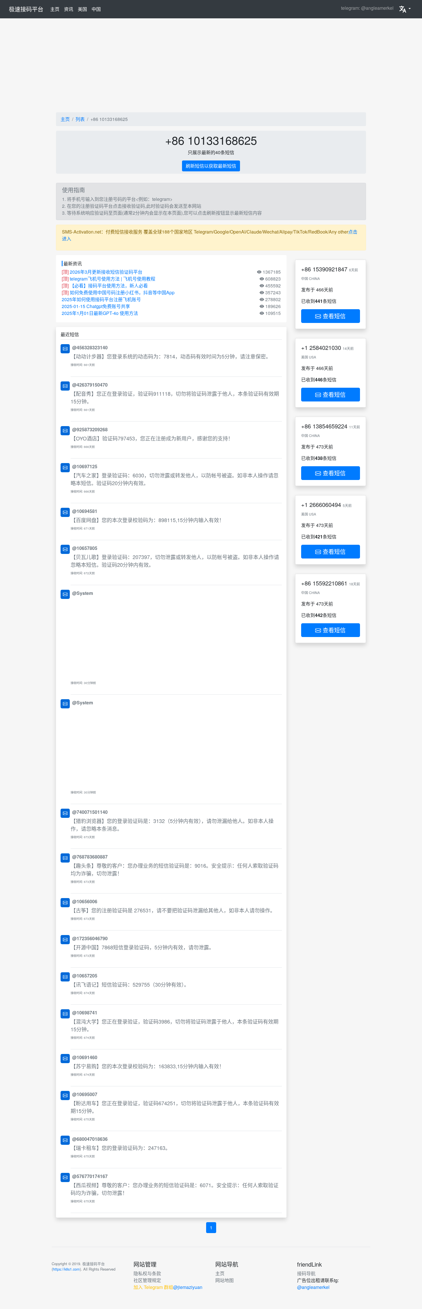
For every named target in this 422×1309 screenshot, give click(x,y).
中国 (96, 9)
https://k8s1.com (66, 1269)
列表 (80, 119)
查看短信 (333, 316)
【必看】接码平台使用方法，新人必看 (109, 285)
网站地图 (224, 1280)
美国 (82, 9)
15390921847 (330, 269)
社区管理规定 (147, 1280)
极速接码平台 (26, 9)
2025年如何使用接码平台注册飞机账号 (101, 299)
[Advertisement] (211, 65)
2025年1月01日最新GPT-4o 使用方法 (100, 313)
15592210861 (330, 583)
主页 (56, 8)
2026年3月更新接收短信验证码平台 (106, 272)
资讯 (68, 9)
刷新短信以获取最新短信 (211, 165)
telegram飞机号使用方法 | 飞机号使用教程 (112, 278)
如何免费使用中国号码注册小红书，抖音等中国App (122, 292)
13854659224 (330, 426)
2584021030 (325, 347)
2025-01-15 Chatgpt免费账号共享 (96, 306)
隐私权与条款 (147, 1273)
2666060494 (325, 504)
